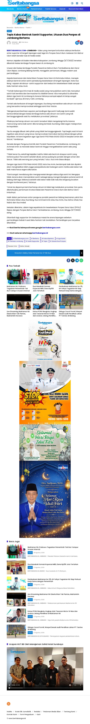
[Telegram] (77, 260)
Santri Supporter (33, 241)
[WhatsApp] (81, 260)
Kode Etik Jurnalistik (23, 711)
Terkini (9, 31)
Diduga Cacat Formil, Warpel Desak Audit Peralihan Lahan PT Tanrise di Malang (70, 314)
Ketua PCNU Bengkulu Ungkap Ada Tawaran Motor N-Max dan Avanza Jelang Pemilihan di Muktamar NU (45, 314)
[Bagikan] (81, 43)
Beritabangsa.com (22, 238)
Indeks (9, 711)
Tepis (45, 241)
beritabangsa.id (40, 233)
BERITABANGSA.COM (16, 50)
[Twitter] (73, 260)
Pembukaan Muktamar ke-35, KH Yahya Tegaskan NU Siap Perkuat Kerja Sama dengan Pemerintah (71, 288)
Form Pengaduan (27, 714)
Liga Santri (61, 238)
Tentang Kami (69, 711)
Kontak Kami (12, 714)
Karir (38, 714)
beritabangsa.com (51, 227)
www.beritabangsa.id (17, 718)
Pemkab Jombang (16, 241)
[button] (72, 3)
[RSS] (8, 704)
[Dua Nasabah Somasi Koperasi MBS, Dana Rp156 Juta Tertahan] (45, 276)
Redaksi (37, 711)
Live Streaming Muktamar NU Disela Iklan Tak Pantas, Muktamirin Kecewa (18, 314)
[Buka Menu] (77, 3)
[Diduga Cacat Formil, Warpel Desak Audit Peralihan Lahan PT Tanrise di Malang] (71, 301)
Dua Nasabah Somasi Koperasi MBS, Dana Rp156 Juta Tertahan (43, 288)
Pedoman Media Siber (52, 711)
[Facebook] (68, 260)
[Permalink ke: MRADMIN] (9, 43)
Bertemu (36, 238)
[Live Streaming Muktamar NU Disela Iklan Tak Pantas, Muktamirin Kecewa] (19, 301)
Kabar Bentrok (48, 238)
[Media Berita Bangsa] (23, 3)
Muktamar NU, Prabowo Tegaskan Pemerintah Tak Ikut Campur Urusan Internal (18, 288)
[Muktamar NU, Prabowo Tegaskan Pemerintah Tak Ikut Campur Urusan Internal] (19, 276)
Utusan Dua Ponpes (59, 241)
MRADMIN (15, 42)
